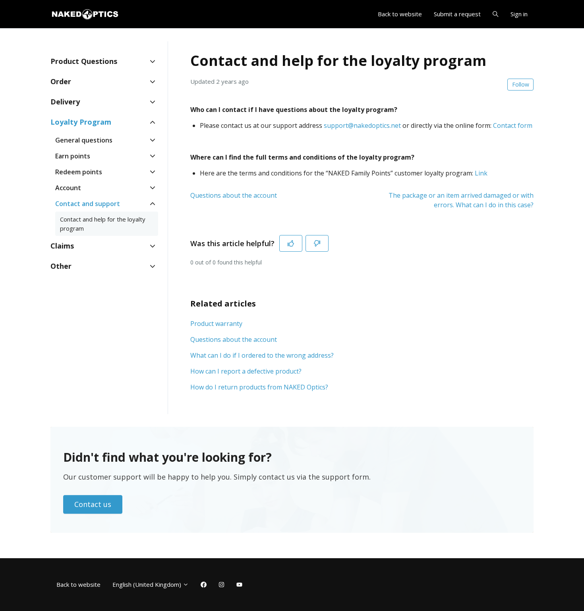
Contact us (92, 504)
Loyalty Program (80, 122)
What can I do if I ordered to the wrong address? (262, 355)
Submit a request (457, 14)
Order (60, 81)
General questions (83, 140)
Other (61, 266)
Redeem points (78, 172)
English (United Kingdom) (147, 584)
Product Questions (83, 61)
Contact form (512, 125)
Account (68, 187)
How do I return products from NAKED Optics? (259, 387)
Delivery (65, 101)
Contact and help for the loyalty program (102, 223)
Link (481, 173)
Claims (62, 246)
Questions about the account (233, 195)
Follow (520, 84)
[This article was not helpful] (317, 243)
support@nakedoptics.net (362, 125)
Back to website (400, 14)
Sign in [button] (519, 14)
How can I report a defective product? (246, 371)
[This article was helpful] (290, 243)
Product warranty (216, 323)
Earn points (72, 156)
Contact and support (87, 203)
